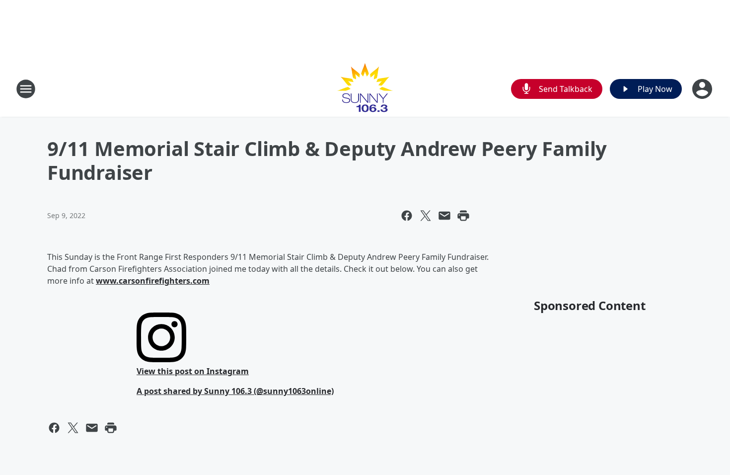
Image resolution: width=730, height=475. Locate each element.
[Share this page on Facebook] (407, 216)
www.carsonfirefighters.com (153, 280)
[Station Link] (365, 89)
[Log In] (703, 89)
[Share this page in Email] (444, 216)
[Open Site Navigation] (26, 89)
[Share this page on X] (426, 216)
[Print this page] (463, 216)
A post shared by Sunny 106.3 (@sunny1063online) (235, 391)
